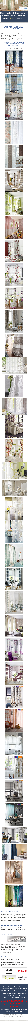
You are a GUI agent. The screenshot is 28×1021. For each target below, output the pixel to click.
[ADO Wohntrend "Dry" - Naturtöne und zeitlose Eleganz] (14, 61)
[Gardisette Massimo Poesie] (14, 602)
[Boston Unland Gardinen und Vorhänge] (14, 579)
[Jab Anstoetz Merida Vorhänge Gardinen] (14, 321)
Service (21, 987)
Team (16, 987)
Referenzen (11, 990)
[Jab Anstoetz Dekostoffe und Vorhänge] (14, 426)
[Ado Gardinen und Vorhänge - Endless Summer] (14, 227)
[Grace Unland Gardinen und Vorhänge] (14, 835)
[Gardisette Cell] (14, 470)
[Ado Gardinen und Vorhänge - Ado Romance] (14, 508)
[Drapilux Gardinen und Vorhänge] (14, 386)
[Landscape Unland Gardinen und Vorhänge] (14, 298)
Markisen (14, 989)
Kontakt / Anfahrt (22, 990)
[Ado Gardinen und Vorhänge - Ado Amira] (14, 555)
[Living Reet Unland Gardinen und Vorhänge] (14, 626)
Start (4, 987)
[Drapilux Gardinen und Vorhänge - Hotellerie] (14, 852)
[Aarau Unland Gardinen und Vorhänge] (14, 251)
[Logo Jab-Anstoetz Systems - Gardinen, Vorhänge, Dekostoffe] (9, 971)
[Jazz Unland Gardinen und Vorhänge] (14, 180)
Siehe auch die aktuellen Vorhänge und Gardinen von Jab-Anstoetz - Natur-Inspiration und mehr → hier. (14, 43)
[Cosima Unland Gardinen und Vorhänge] (14, 274)
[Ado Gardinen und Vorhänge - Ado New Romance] (14, 532)
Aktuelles (10, 987)
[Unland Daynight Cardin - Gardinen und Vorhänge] (14, 156)
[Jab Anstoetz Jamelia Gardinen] (14, 406)
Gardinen (4, 990)
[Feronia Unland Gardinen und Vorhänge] (14, 203)
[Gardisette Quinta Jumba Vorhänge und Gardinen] (14, 488)
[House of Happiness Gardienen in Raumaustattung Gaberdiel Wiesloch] (14, 696)
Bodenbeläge (22, 989)
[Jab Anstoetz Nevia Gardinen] (14, 365)
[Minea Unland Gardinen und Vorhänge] (14, 673)
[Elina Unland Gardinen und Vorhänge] (14, 649)
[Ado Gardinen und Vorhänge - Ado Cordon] (14, 872)
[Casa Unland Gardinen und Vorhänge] (14, 345)
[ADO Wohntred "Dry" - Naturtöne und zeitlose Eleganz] (14, 85)
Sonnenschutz (5, 989)
